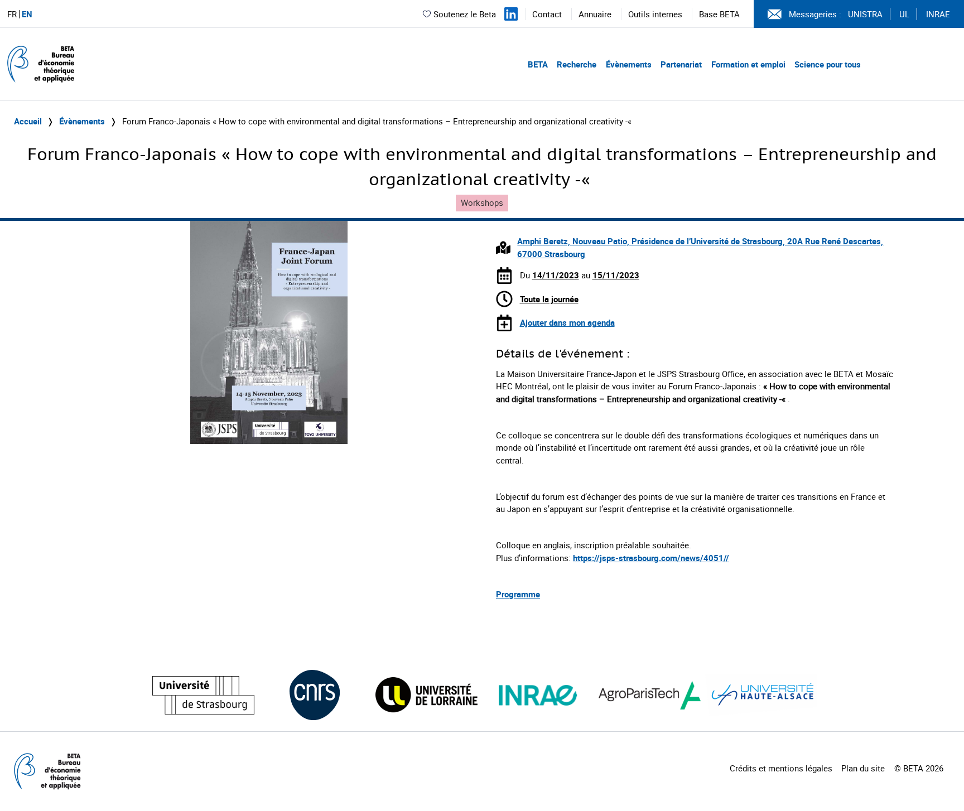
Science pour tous (827, 64)
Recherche (576, 64)
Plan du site (863, 768)
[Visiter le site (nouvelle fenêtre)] (203, 695)
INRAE (938, 14)
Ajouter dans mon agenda (567, 322)
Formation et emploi (748, 64)
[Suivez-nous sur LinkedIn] (511, 14)
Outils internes (655, 14)
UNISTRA (865, 14)
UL (904, 14)
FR (12, 14)
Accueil (28, 121)
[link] (651, 557)
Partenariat (681, 64)
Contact (547, 14)
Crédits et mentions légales (781, 768)
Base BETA (719, 14)
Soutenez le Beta (464, 14)
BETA (538, 64)
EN (27, 14)
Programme (518, 594)
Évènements (629, 64)
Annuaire (595, 14)
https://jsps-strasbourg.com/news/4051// (651, 557)
